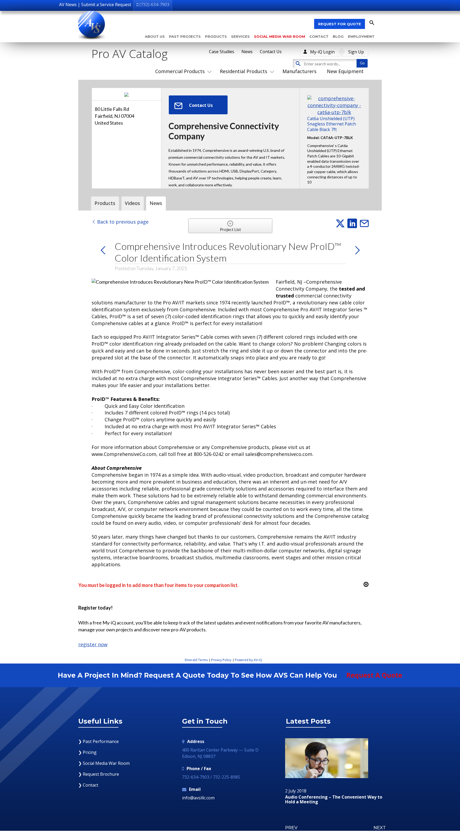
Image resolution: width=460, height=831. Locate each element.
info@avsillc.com (198, 798)
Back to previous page (122, 222)
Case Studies (221, 51)
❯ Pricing (87, 752)
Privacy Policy (221, 660)
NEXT (379, 827)
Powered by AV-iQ (248, 660)
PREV (291, 827)
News (247, 51)
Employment (361, 36)
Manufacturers (299, 71)
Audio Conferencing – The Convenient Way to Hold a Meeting (333, 799)
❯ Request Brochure (98, 774)
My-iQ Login (322, 52)
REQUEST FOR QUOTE (339, 24)
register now (93, 644)
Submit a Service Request (106, 4)
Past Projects (185, 36)
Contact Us (271, 51)
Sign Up (356, 52)
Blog (338, 36)
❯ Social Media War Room (104, 763)
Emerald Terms (196, 660)
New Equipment (345, 71)
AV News (68, 4)
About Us (155, 36)
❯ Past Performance (98, 741)
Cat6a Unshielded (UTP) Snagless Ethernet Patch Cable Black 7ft (331, 124)
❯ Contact (88, 785)
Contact (318, 36)
